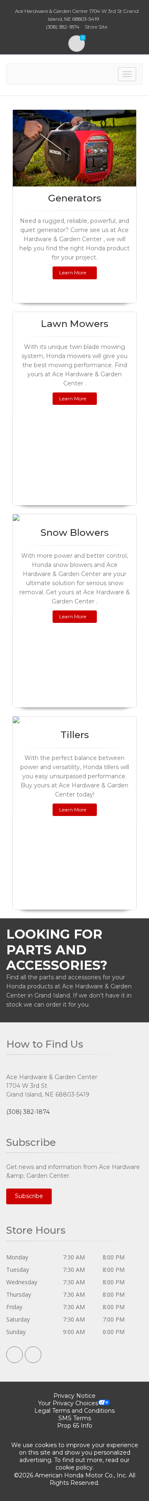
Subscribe (29, 1196)
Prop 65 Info (74, 1425)
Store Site (96, 27)
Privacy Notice (74, 1395)
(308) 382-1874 (28, 1112)
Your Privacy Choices (68, 1403)
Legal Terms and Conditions (74, 1410)
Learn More (72, 272)
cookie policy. (74, 1467)
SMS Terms (74, 1418)
